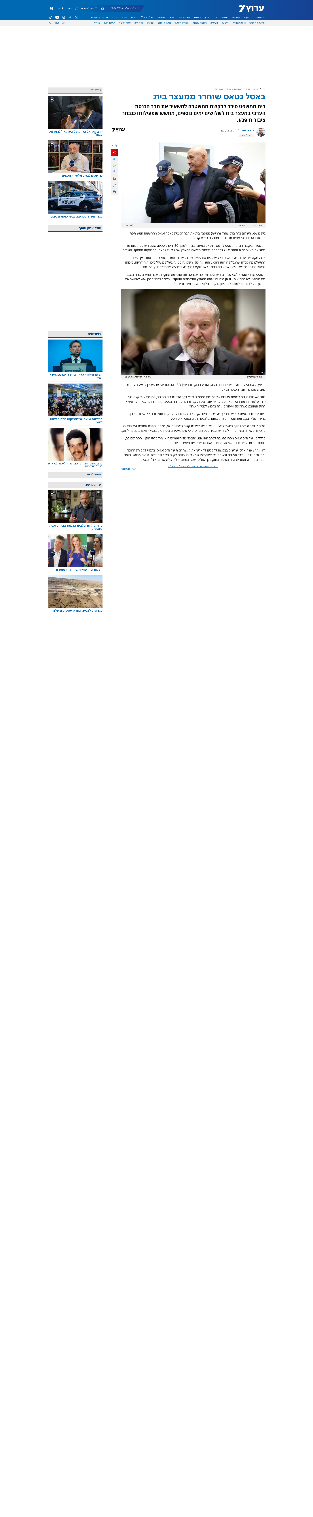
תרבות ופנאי (164, 23)
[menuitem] (260, 17)
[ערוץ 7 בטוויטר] (76, 17)
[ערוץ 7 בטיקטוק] (51, 17)
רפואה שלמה (199, 23)
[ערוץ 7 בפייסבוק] (70, 17)
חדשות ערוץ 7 (248, 10)
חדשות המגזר (257, 23)
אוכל (124, 17)
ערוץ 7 (262, 89)
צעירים (214, 23)
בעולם (197, 17)
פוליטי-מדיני (221, 17)
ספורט (150, 23)
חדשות (260, 17)
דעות (134, 17)
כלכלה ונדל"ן (148, 17)
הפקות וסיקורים (99, 17)
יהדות (115, 17)
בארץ (208, 17)
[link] (75, 133)
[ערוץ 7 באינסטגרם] (64, 17)
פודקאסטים (184, 17)
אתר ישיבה (125, 23)
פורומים (138, 23)
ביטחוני (236, 17)
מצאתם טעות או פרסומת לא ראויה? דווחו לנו (193, 466)
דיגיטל (225, 23)
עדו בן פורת (247, 130)
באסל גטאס (246, 135)
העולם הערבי (181, 23)
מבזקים (248, 17)
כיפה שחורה (239, 23)
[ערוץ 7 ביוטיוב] (57, 17)
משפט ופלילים (166, 17)
